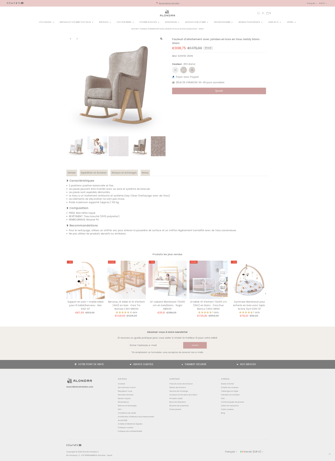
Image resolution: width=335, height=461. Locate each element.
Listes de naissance (230, 405)
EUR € (322, 3)
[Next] (77, 39)
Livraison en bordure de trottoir (183, 395)
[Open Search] (258, 13)
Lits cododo (45, 22)
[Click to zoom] (161, 39)
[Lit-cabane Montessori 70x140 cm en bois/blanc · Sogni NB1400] (167, 280)
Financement (175, 409)
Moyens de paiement (179, 405)
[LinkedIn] (12, 3)
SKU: (174, 56)
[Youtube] (22, 3)
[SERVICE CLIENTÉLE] (130, 364)
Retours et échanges (124, 172)
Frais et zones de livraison (181, 384)
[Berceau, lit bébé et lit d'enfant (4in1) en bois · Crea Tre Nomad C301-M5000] (126, 280)
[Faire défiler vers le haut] (329, 453)
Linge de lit (273, 22)
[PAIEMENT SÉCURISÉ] (182, 364)
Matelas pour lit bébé (195, 22)
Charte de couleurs (230, 387)
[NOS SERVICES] (237, 364)
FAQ (223, 398)
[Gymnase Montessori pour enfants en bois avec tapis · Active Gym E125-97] (249, 280)
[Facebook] (7, 3)
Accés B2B (122, 420)
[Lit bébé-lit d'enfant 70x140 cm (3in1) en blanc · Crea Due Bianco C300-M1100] (208, 280)
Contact (121, 384)
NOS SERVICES (248, 364)
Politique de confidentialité (130, 431)
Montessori (171, 22)
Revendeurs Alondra (169, 3)
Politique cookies (125, 427)
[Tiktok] (16, 3)
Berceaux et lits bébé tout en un (75, 22)
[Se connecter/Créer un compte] (263, 13)
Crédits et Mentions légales (130, 424)
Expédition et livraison (94, 172)
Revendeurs (123, 402)
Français (311, 3)
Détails (72, 172)
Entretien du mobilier (230, 395)
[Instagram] (9, 3)
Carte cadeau (227, 409)
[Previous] (71, 39)
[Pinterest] (14, 3)
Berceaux (104, 22)
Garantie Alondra (125, 395)
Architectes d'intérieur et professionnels (136, 416)
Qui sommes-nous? (127, 387)
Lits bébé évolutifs (148, 22)
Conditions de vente (127, 413)
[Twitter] (19, 3)
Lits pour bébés (124, 22)
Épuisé (219, 90)
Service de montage (178, 391)
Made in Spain (124, 398)
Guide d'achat (227, 384)
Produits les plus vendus (167, 254)
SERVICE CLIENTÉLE (143, 364)
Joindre (195, 345)
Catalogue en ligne (229, 391)
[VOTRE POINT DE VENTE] (75, 364)
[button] (123, 312)
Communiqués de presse (232, 402)
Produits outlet (175, 398)
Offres (290, 22)
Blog (223, 413)
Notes (145, 172)
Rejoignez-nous (125, 391)
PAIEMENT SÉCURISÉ (195, 364)
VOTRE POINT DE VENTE (91, 364)
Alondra (135, 29)
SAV (119, 409)
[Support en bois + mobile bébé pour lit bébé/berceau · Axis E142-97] (85, 280)
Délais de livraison (177, 387)
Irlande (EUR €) (252, 451)
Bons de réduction (177, 402)
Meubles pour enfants (250, 22)
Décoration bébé (222, 22)
